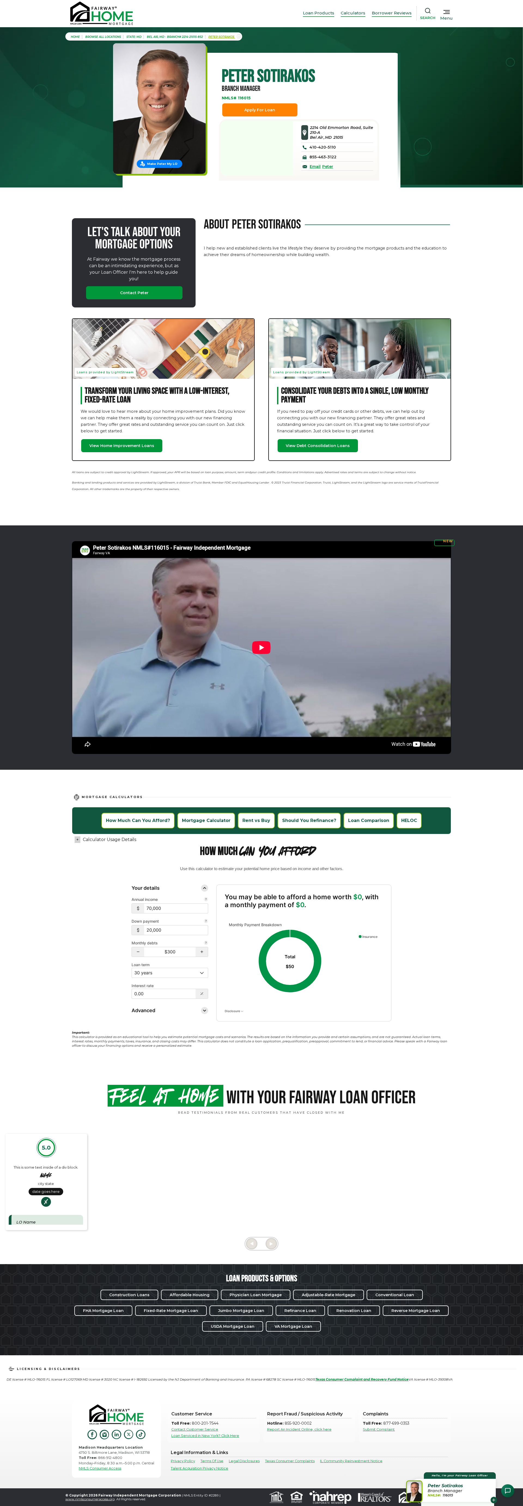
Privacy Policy (183, 1461)
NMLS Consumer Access (100, 1468)
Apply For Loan (259, 109)
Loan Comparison (368, 820)
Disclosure (233, 1011)
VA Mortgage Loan (293, 1326)
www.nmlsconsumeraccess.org (90, 1499)
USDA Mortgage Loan (232, 1326)
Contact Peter (134, 292)
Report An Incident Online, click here (299, 1429)
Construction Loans (129, 1294)
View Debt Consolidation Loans (318, 445)
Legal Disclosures (244, 1461)
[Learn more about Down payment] (206, 921)
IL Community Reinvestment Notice (351, 1461)
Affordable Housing (189, 1294)
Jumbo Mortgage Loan (241, 1310)
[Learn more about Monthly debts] (206, 943)
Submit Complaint (379, 1429)
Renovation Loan (353, 1310)
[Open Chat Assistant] (507, 1490)
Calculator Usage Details (109, 839)
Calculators (353, 13)
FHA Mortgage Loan (103, 1310)
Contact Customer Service (194, 1429)
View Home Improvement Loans (121, 445)
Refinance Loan (300, 1310)
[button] (138, 952)
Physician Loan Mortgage (256, 1294)
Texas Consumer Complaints (290, 1461)
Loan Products (318, 13)
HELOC (409, 820)
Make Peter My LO (162, 164)
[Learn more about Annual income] (206, 900)
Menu (446, 18)
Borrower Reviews (392, 13)
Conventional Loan (394, 1294)
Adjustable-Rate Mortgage (328, 1294)
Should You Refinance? (309, 820)
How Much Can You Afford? (138, 820)
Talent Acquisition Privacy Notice (199, 1468)
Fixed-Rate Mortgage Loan (171, 1310)
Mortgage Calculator (206, 820)
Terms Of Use (211, 1461)
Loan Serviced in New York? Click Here (205, 1436)
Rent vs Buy (256, 820)
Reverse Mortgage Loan (415, 1310)
